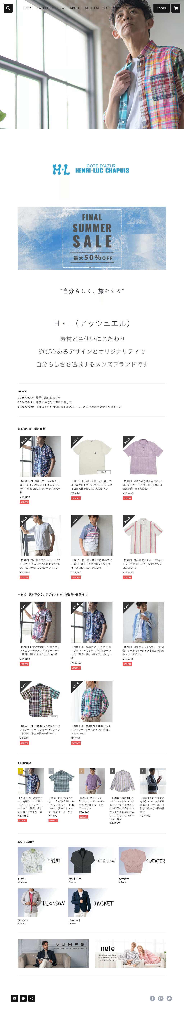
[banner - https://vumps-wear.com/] (53, 953)
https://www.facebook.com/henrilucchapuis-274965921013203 (152, 998)
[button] (161, 8)
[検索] (8, 8)
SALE (147, 8)
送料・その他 (112, 8)
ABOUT (75, 8)
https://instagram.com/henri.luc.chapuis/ (161, 998)
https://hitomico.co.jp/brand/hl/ (169, 998)
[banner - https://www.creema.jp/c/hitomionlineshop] (130, 953)
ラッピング (132, 8)
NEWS (61, 8)
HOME (28, 8)
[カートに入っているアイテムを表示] (175, 8)
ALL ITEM (92, 8)
